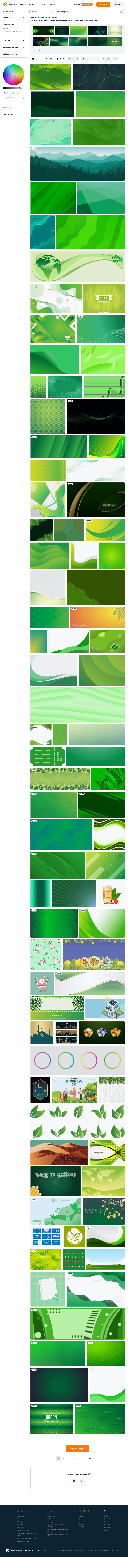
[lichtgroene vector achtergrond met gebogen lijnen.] (90, 232)
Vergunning (51, 1516)
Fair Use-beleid (116, 1550)
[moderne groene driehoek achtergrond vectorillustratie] (49, 617)
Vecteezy (20, 1519)
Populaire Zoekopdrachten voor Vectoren (57, 1525)
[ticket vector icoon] (47, 756)
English (106, 1516)
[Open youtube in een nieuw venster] (45, 1550)
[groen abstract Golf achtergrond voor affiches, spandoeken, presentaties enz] (52, 104)
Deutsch (107, 1525)
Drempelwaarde (9, 98)
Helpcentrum (83, 1516)
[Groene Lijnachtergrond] (104, 298)
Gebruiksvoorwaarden (94, 1550)
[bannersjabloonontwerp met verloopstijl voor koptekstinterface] (95, 756)
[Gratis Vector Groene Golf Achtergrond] (107, 1152)
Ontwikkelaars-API (23, 1531)
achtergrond (73, 59)
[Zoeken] (116, 11)
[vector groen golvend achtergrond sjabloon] (47, 587)
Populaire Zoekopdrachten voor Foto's (57, 1530)
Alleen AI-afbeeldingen (13, 31)
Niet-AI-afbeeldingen (12, 34)
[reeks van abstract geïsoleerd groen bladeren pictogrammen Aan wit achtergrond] (77, 1121)
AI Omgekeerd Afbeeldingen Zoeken (26, 1534)
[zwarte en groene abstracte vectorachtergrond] (99, 77)
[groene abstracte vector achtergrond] (65, 387)
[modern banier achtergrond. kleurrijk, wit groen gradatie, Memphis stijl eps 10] (96, 470)
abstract (85, 59)
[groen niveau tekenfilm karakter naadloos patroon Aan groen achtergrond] (69, 530)
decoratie (106, 59)
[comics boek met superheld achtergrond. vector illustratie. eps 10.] (74, 893)
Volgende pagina (77, 1449)
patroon (95, 59)
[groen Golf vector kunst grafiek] (109, 834)
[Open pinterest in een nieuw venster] (35, 1550)
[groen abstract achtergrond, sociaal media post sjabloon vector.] (47, 499)
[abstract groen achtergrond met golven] (42, 232)
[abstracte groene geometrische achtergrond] (101, 198)
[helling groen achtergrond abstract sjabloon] (84, 556)
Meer (51, 4)
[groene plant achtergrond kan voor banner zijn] (96, 587)
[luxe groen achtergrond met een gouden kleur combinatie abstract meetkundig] (96, 499)
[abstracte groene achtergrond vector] (53, 198)
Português (107, 1522)
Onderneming (21, 1525)
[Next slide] (121, 59)
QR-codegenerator (23, 1541)
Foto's (22, 4)
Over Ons (82, 1522)
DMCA (49, 1519)
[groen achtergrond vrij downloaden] (54, 923)
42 (90, 1459)
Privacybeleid (106, 1550)
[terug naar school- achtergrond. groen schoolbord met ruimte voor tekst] (55, 1181)
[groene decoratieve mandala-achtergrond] (57, 1008)
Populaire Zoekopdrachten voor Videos (57, 1535)
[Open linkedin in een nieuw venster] (32, 1550)
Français (107, 1528)
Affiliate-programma (53, 1522)
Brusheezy (20, 1516)
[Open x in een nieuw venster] (42, 1550)
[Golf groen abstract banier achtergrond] (57, 865)
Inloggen (118, 4)
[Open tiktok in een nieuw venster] (39, 1550)
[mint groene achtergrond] (50, 132)
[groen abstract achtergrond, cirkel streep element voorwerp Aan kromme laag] (107, 641)
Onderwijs (20, 1528)
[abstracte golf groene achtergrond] (106, 1236)
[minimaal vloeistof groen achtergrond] (100, 104)
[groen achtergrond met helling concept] (50, 77)
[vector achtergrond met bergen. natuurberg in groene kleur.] (77, 164)
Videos (31, 4)
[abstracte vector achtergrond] (41, 734)
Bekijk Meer (115, 42)
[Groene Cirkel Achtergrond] (51, 1419)
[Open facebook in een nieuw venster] (26, 1550)
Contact (81, 1519)
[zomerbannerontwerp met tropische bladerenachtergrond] (97, 617)
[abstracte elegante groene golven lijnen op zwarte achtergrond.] (96, 416)
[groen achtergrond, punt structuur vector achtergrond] (107, 446)
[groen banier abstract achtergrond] (58, 446)
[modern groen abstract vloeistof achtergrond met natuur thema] (55, 1211)
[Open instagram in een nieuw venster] (29, 1550)
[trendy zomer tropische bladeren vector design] (108, 779)
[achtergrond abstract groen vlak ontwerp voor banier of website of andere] (77, 1324)
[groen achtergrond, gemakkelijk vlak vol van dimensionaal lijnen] (101, 329)
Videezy (19, 1522)
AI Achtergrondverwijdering (26, 1538)
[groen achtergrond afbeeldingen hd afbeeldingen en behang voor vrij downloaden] (105, 530)
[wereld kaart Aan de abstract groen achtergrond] (103, 1181)
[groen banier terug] (60, 734)
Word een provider (82, 1525)
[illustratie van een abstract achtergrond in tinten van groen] (68, 641)
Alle (6, 28)
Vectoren (12, 4)
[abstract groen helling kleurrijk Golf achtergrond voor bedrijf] (99, 132)
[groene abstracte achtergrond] (102, 923)
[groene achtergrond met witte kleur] (52, 329)
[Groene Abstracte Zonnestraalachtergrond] (45, 1259)
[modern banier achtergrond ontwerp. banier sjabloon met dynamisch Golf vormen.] (107, 1385)
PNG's (51, 59)
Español (107, 1519)
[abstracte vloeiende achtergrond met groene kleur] (56, 298)
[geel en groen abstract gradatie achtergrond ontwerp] (38, 641)
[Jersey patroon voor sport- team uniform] (40, 893)
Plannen (77, 4)
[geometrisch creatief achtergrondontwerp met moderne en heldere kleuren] (105, 865)
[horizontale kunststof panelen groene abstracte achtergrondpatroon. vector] (104, 387)
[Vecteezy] (5, 4)
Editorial (42, 4)
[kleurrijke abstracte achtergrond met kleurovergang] (57, 1353)
